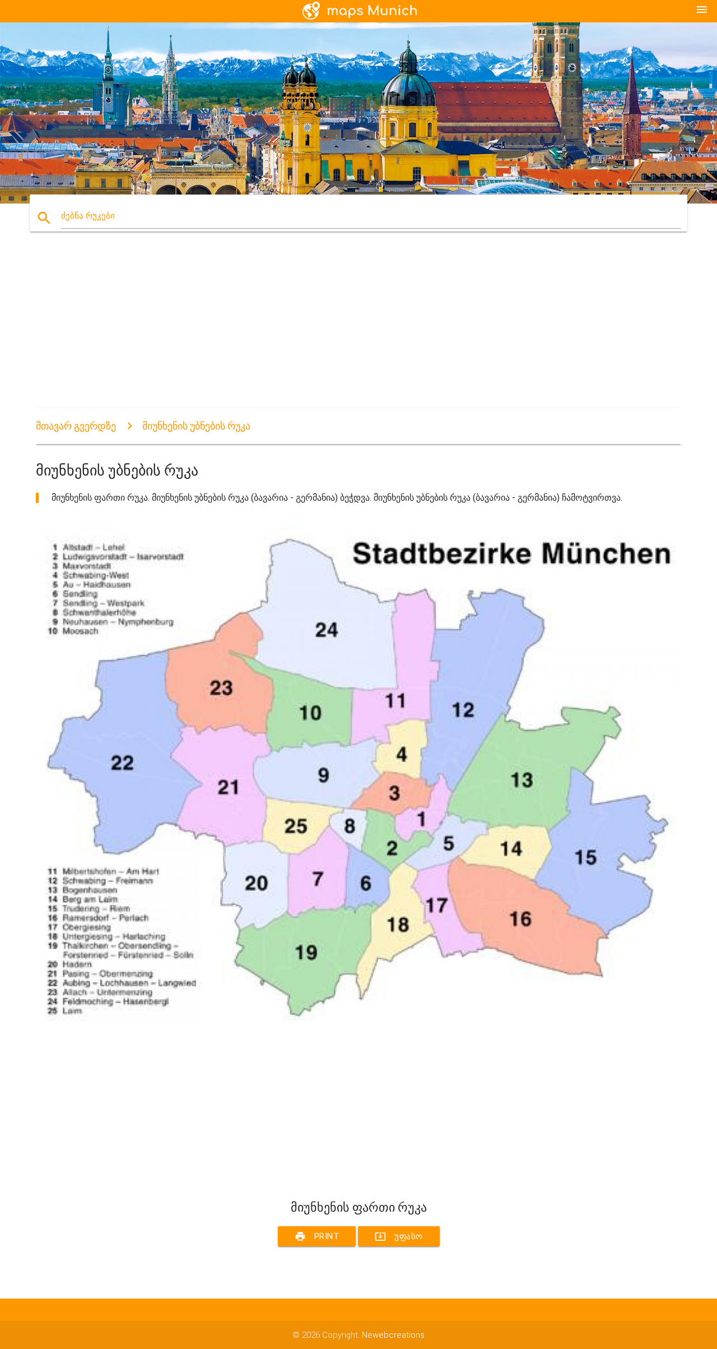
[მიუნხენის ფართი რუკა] (358, 1022)
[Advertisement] (358, 329)
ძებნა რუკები (88, 216)
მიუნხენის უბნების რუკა (196, 426)
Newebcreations (393, 1335)
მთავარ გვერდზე (76, 426)
